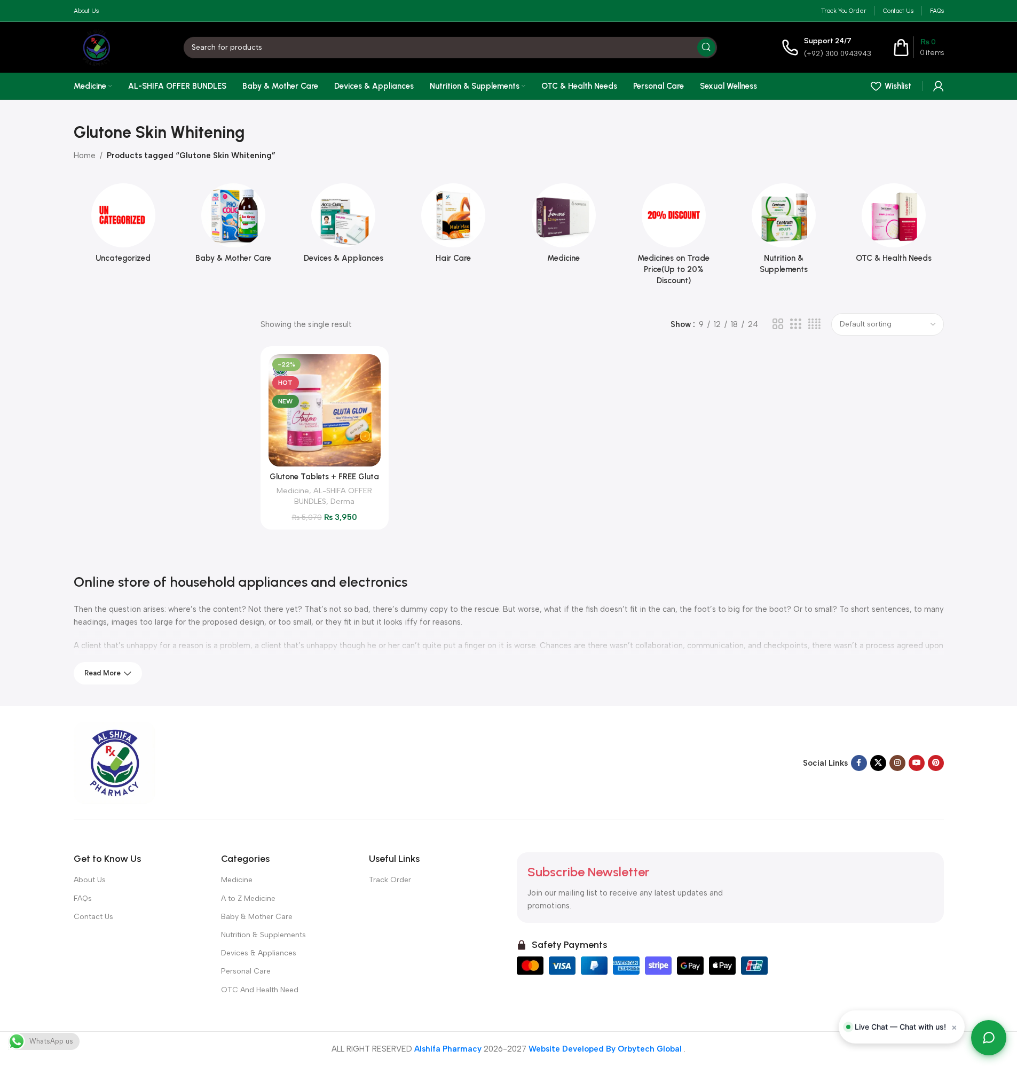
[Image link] (114, 762)
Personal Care (246, 971)
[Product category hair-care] (453, 226)
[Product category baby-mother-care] (233, 226)
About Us (90, 879)
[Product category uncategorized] (123, 226)
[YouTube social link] (917, 763)
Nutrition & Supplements (263, 934)
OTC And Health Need (259, 989)
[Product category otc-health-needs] (893, 226)
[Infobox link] (826, 47)
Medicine (293, 490)
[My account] (938, 86)
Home (85, 155)
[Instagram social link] (897, 763)
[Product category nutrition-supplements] (783, 232)
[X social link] (878, 763)
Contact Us (93, 916)
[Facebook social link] (859, 763)
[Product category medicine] (563, 226)
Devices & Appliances (258, 953)
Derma (342, 501)
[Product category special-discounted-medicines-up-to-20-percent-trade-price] (673, 237)
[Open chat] (988, 1037)
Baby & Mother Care (257, 916)
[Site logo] (96, 46)
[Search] (706, 47)
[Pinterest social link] (936, 763)
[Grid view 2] (777, 324)
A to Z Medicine (248, 898)
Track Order (390, 879)
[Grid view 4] (814, 324)
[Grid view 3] (795, 324)
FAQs (83, 898)
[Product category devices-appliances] (343, 226)
